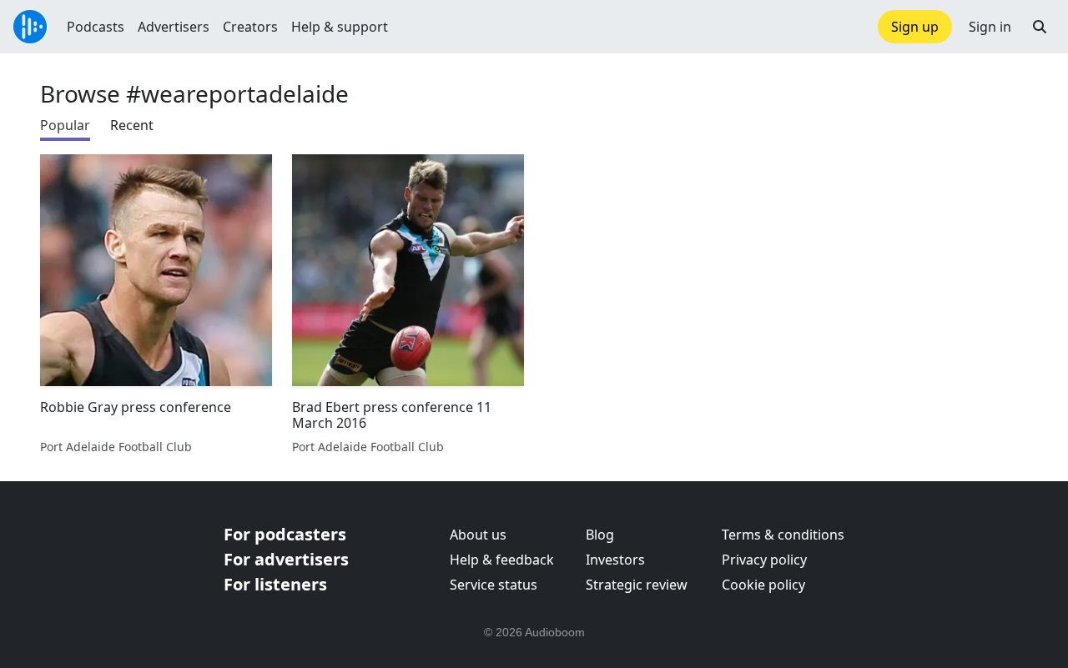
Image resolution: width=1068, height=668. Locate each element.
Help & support (339, 27)
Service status (493, 584)
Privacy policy (764, 559)
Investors (615, 559)
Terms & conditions (783, 534)
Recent (132, 125)
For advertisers (286, 559)
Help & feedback (502, 559)
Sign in (990, 27)
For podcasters (285, 534)
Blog (600, 534)
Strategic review (637, 584)
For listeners (275, 584)
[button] (1040, 26)
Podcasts (95, 27)
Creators (250, 27)
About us (478, 534)
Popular (65, 125)
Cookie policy (763, 584)
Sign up (915, 27)
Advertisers (173, 27)
